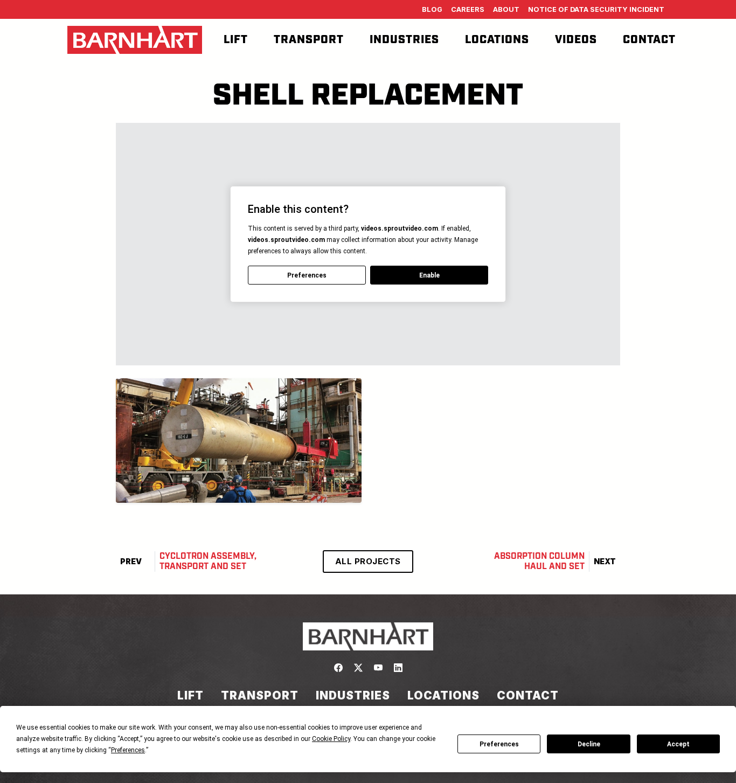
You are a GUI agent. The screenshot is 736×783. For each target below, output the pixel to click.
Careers (467, 9)
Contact (649, 39)
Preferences (499, 744)
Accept (678, 744)
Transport (309, 39)
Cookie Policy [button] (331, 739)
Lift (236, 39)
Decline (589, 744)
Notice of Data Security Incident (596, 9)
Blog (432, 9)
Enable (429, 275)
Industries (404, 39)
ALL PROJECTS (368, 561)
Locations (497, 39)
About (506, 9)
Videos (576, 39)
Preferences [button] (128, 750)
